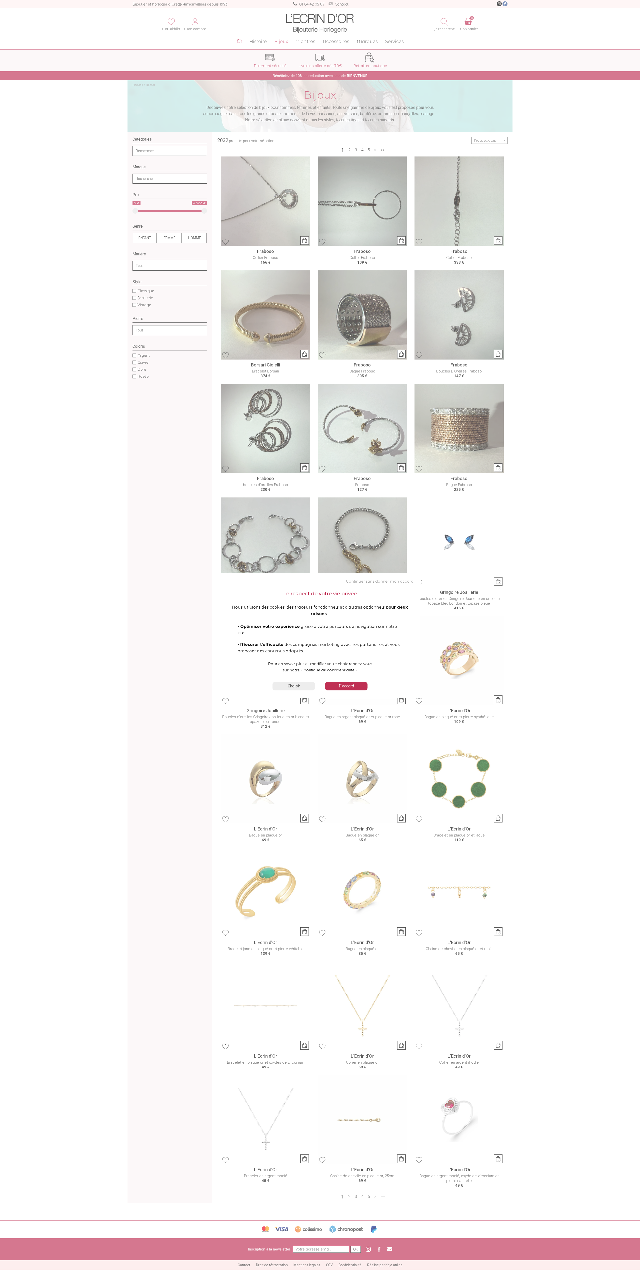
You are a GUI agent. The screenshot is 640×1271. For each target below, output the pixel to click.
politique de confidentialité (329, 670)
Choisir (294, 686)
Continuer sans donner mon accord (380, 581)
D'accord (346, 686)
